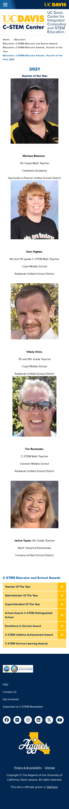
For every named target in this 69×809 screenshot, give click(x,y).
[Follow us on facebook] (7, 720)
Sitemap (50, 768)
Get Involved (11, 699)
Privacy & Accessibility (28, 768)
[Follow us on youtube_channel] (60, 720)
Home (6, 39)
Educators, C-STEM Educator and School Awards (30, 43)
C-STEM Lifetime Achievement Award (29, 635)
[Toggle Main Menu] (5, 4)
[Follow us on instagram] (28, 720)
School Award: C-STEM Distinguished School (28, 615)
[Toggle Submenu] (62, 587)
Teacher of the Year (18, 587)
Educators (20, 39)
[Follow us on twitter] (49, 720)
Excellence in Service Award (23, 626)
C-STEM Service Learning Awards (26, 643)
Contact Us (9, 692)
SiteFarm (52, 787)
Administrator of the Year (21, 595)
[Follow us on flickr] (17, 720)
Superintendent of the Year (22, 604)
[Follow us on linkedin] (38, 720)
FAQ (5, 685)
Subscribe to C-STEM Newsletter (23, 707)
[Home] (23, 22)
